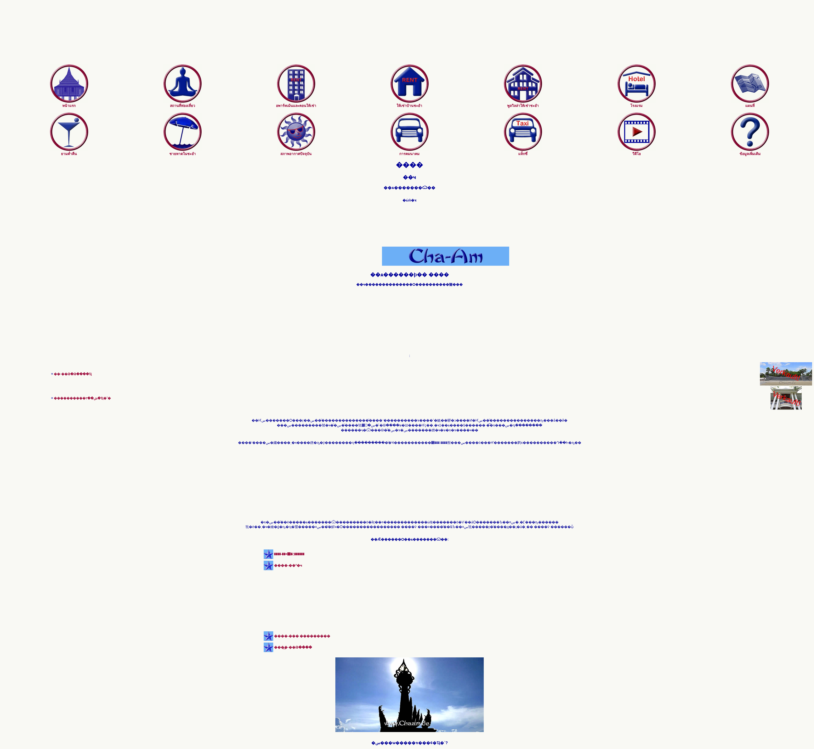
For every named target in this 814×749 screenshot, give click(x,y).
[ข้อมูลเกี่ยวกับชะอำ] (750, 149)
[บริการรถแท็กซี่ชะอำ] (523, 149)
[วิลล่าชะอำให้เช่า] (523, 101)
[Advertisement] (409, 34)
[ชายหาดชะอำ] (182, 149)
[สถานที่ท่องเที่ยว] (182, 101)
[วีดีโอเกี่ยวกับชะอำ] (636, 149)
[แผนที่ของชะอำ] (750, 101)
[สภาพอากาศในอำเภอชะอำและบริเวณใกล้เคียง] (296, 149)
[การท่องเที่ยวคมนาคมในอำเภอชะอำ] (409, 149)
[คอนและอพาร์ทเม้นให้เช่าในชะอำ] (296, 101)
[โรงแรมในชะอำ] (636, 101)
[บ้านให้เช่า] (409, 101)
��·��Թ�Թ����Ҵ (73, 374)
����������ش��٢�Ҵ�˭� (82, 398)
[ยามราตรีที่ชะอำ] (69, 149)
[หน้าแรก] (69, 101)
